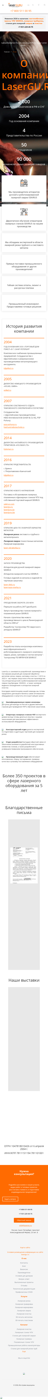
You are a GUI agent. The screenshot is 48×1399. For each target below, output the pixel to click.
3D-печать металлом (24, 1317)
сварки (29, 23)
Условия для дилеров (24, 1276)
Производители (24, 1272)
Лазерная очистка (24, 1314)
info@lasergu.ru (25, 1225)
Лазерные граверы (24, 1339)
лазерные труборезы (33, 21)
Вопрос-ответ (24, 1279)
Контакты (24, 1263)
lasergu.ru (8, 507)
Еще (24, 1351)
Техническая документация (24, 1289)
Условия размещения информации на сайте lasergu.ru (25, 1253)
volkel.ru (7, 390)
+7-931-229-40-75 (25, 27)
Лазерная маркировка (24, 1307)
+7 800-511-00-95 (25, 1209)
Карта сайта (25, 1247)
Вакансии (24, 1269)
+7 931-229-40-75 (25, 1214)
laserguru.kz (9, 509)
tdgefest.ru (8, 368)
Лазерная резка (24, 1301)
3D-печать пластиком (24, 1320)
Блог (24, 1266)
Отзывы (24, 1285)
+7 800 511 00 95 (21, 11)
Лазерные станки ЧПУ (24, 1332)
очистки (38, 23)
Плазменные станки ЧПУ (24, 1342)
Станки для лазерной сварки (24, 1336)
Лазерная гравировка (24, 1304)
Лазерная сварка (24, 1310)
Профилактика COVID (24, 1292)
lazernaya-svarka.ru (12, 587)
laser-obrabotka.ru (12, 548)
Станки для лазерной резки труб (24, 1349)
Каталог (24, 1325)
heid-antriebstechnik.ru (14, 427)
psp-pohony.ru (10, 424)
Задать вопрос (10, 1199)
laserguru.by (9, 512)
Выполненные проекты (24, 1282)
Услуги (24, 1296)
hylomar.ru (9, 449)
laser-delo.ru (9, 584)
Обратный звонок (24, 1220)
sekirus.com (9, 504)
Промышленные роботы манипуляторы (24, 1345)
